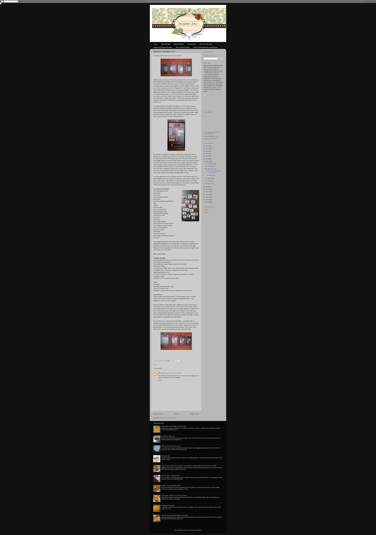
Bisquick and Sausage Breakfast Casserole (174, 515)
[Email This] (175, 361)
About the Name (179, 44)
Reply (160, 380)
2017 (207, 161)
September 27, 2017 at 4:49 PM (171, 373)
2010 (207, 202)
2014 (207, 192)
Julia (161, 360)
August (209, 178)
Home (156, 44)
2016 (207, 187)
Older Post (194, 414)
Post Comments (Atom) (169, 418)
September (211, 169)
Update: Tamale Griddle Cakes (170, 485)
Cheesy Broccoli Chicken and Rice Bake (173, 426)
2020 (207, 156)
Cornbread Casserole (168, 505)
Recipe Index (191, 44)
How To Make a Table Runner (170, 475)
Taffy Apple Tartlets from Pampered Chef (174, 495)
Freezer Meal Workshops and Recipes (205, 47)
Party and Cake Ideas (183, 47)
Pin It (154, 364)
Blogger (199, 530)
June (209, 181)
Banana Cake (211, 175)
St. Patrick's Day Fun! (168, 436)
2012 (207, 197)
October (210, 166)
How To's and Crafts (205, 44)
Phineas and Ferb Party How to (171, 446)
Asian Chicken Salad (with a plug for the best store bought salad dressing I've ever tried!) (188, 466)
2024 (207, 148)
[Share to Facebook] (181, 361)
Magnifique (164, 274)
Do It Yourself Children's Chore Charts (214, 171)
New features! (165, 456)
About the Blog (165, 44)
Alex (159, 373)
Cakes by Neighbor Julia (211, 136)
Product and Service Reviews (162, 47)
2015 (207, 189)
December (210, 163)
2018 (207, 159)
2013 (207, 194)
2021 (207, 153)
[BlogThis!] (177, 361)
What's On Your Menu (210, 138)
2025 (207, 146)
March (209, 183)
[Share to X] (179, 361)
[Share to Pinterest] (182, 361)
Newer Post (158, 414)
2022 (207, 151)
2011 (207, 199)
